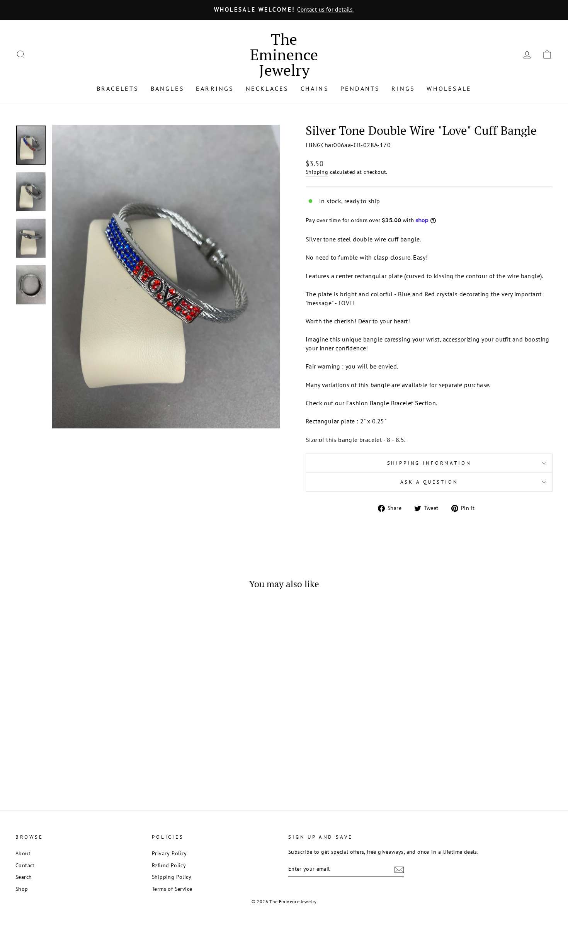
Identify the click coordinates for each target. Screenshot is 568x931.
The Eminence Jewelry (284, 54)
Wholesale (449, 88)
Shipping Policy (171, 876)
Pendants (360, 88)
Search (23, 876)
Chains (315, 88)
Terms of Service (172, 888)
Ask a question (429, 482)
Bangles (167, 88)
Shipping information (429, 463)
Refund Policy (169, 865)
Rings (403, 88)
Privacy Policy (169, 853)
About (23, 853)
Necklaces (267, 88)
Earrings (215, 88)
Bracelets (118, 88)
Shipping (317, 171)
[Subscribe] (399, 869)
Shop (21, 888)
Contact (25, 865)
